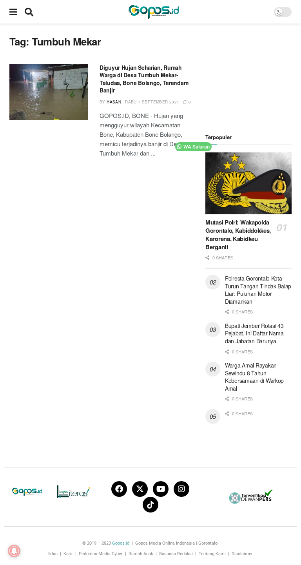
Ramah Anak (141, 553)
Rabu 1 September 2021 (152, 102)
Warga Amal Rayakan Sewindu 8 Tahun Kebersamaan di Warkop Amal (254, 376)
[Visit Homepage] (153, 11)
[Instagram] (181, 489)
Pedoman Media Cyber (101, 553)
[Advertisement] (253, 74)
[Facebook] (119, 489)
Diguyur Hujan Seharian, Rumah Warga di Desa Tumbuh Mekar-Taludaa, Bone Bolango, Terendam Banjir (144, 78)
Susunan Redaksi (176, 553)
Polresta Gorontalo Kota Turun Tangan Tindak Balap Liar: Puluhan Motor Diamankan (258, 289)
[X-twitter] (140, 489)
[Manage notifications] (14, 551)
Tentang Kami (212, 553)
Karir (68, 553)
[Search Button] (29, 12)
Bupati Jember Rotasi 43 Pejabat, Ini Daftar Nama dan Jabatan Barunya (254, 333)
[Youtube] (161, 489)
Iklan (53, 553)
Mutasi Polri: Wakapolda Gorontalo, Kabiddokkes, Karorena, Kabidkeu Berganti (238, 234)
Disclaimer (242, 553)
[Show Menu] (13, 12)
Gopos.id (120, 543)
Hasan (114, 102)
